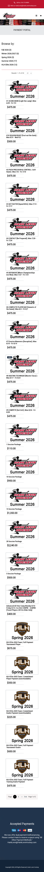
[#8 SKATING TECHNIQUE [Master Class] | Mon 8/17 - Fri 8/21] (22, 364)
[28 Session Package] (22, 529)
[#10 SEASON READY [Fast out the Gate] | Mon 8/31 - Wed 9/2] (22, 123)
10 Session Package (14, 477)
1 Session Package (13, 444)
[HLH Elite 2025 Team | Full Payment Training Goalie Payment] (22, 768)
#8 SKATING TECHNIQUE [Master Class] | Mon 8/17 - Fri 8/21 (21, 377)
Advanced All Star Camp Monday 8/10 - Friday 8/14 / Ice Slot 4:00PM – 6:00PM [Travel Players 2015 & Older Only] (21, 608)
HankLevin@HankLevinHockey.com (25, 5)
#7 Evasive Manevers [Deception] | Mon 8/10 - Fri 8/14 (21, 342)
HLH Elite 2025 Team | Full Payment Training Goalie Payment (19, 781)
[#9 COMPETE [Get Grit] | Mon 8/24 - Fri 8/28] (22, 398)
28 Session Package (14, 541)
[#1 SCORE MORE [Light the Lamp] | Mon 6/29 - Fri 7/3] (22, 89)
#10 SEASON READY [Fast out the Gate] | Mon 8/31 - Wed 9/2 (21, 136)
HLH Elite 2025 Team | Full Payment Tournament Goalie (19, 746)
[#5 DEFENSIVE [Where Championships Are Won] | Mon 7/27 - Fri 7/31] (22, 261)
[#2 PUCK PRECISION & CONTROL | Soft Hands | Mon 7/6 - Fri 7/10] (22, 158)
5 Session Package (13, 574)
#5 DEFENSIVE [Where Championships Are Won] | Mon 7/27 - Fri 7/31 (20, 274)
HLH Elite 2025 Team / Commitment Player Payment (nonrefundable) (19, 677)
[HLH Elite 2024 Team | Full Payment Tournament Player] (22, 630)
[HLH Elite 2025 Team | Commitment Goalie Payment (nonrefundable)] (22, 699)
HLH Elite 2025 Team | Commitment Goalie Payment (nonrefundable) (19, 712)
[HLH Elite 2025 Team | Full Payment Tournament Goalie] (22, 733)
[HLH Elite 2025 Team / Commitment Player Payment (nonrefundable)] (22, 665)
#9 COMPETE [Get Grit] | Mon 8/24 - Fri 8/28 (21, 411)
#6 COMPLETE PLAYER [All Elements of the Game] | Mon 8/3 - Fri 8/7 (21, 308)
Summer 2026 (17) (9, 61)
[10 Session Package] (22, 465)
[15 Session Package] (22, 497)
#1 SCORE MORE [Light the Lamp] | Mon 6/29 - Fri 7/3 (21, 102)
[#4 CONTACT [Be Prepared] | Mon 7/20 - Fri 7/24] (22, 226)
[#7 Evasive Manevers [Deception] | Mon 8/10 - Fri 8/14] (22, 329)
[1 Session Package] (22, 433)
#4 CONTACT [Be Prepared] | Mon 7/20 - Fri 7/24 (21, 239)
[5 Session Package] (22, 562)
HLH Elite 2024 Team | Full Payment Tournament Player (19, 643)
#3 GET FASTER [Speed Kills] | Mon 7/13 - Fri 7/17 (21, 205)
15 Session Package (14, 509)
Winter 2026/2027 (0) (10, 53)
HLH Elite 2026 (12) (9, 65)
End (25, 797)
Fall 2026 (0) (6, 50)
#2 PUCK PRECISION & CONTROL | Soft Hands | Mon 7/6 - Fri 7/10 (21, 171)
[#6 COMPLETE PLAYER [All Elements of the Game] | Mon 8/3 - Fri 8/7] (22, 295)
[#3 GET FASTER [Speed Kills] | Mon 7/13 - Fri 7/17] (22, 192)
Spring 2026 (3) (8, 57)
